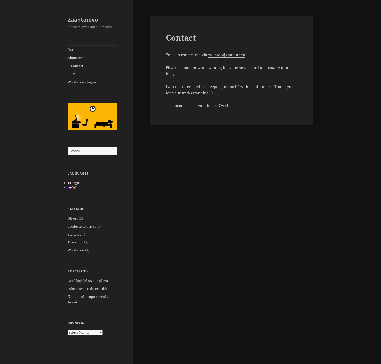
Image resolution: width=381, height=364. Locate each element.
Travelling (75, 242)
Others (73, 218)
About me (75, 58)
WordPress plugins (82, 82)
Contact (77, 66)
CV (73, 74)
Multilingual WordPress (21, 354)
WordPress (76, 250)
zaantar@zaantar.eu (226, 54)
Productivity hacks (82, 226)
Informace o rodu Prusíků (87, 289)
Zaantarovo (83, 19)
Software (75, 234)
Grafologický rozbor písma (88, 281)
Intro (71, 49)
